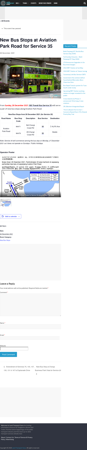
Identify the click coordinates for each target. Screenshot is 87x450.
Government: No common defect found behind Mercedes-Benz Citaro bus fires (74, 80)
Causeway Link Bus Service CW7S (74, 74)
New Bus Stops (5, 240)
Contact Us (10, 437)
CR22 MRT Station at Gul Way (73, 68)
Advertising (10, 439)
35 (43, 126)
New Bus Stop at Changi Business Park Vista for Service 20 (48, 368)
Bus (17, 3)
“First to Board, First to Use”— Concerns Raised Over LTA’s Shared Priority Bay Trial (75, 112)
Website (3, 346)
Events (33, 3)
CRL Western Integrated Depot (73, 106)
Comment (4, 292)
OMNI (55, 3)
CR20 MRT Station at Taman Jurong (75, 71)
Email (2, 335)
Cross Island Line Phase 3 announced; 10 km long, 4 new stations (73, 101)
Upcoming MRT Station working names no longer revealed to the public (74, 93)
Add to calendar (11, 216)
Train (25, 3)
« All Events (5, 21)
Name (2, 323)
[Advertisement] (43, 13)
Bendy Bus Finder (45, 3)
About (3, 437)
